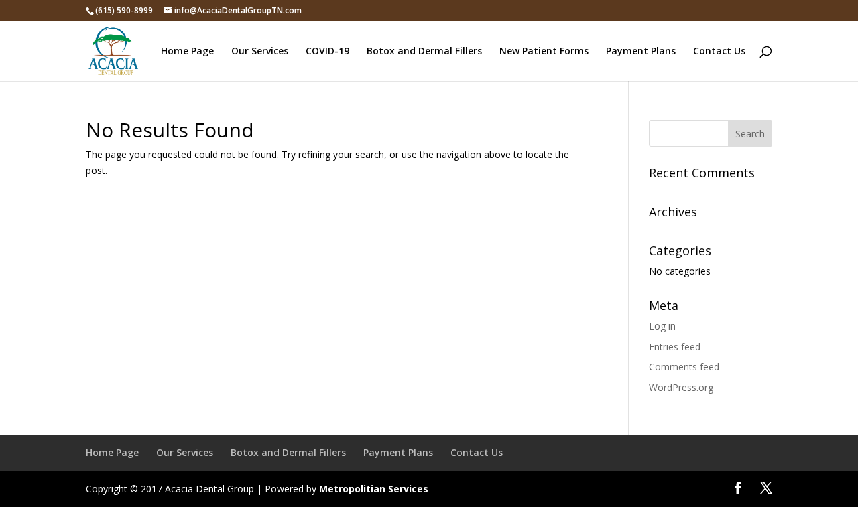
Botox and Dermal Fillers (424, 51)
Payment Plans (641, 51)
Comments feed (684, 366)
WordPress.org (681, 387)
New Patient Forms (544, 51)
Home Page (187, 51)
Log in (662, 325)
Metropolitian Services (373, 488)
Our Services (259, 51)
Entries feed (674, 346)
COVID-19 (327, 51)
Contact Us (719, 51)
